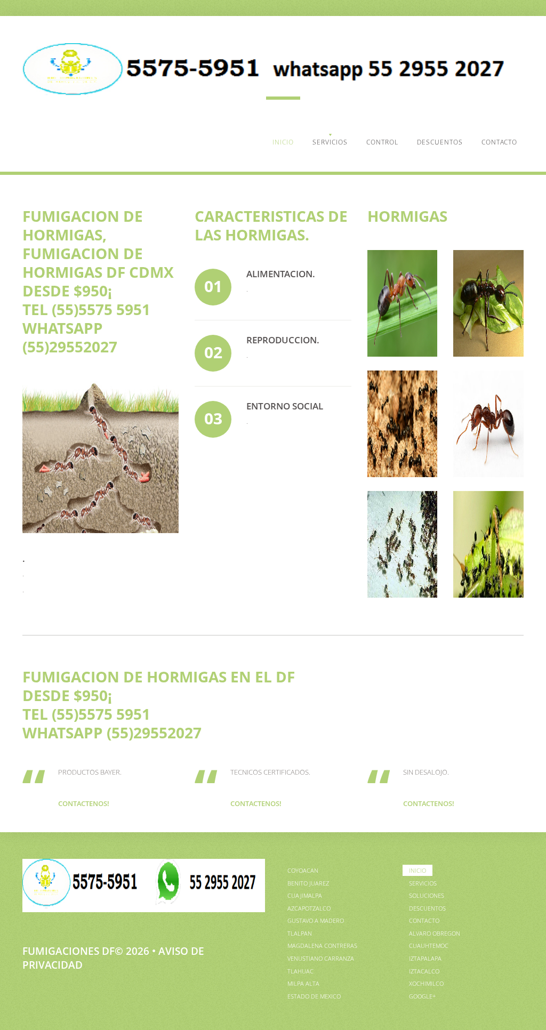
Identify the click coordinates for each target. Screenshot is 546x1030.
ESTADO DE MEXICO (314, 996)
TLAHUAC (300, 971)
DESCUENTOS (440, 142)
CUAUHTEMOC (428, 945)
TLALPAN (299, 933)
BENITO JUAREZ (308, 883)
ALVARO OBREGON (434, 933)
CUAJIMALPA (304, 895)
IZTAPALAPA (425, 958)
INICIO (283, 142)
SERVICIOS (330, 142)
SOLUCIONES (426, 895)
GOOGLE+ (422, 996)
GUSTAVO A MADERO (315, 920)
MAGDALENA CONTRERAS (322, 945)
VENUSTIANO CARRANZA (320, 958)
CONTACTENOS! (83, 803)
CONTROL (382, 142)
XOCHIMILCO (426, 983)
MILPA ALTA (303, 983)
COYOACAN (302, 870)
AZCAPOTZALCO (309, 908)
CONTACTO (499, 142)
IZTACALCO (424, 971)
